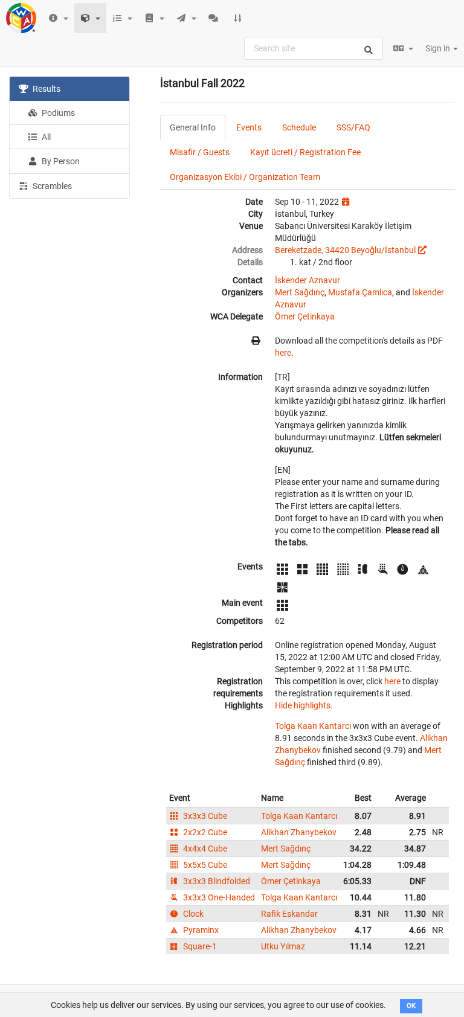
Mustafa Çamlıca (360, 292)
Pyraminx (200, 930)
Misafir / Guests (200, 152)
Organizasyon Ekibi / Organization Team (245, 177)
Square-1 (199, 946)
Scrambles (51, 186)
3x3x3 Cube (204, 816)
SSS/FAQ (353, 127)
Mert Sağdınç (299, 292)
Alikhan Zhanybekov (299, 832)
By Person (60, 161)
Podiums (57, 113)
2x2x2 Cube (204, 832)
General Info (193, 127)
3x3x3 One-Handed (218, 897)
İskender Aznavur (307, 280)
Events (249, 127)
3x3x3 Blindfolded (215, 881)
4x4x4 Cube (204, 848)
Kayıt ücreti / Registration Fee (305, 152)
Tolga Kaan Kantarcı (313, 726)
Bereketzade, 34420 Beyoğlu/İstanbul (345, 250)
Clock (192, 914)
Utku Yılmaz (283, 946)
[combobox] (313, 48)
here (283, 353)
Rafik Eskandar (289, 914)
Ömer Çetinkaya (305, 316)
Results (45, 89)
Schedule (299, 127)
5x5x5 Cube (204, 865)
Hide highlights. (304, 705)
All (45, 137)
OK (411, 1006)
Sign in (438, 48)
